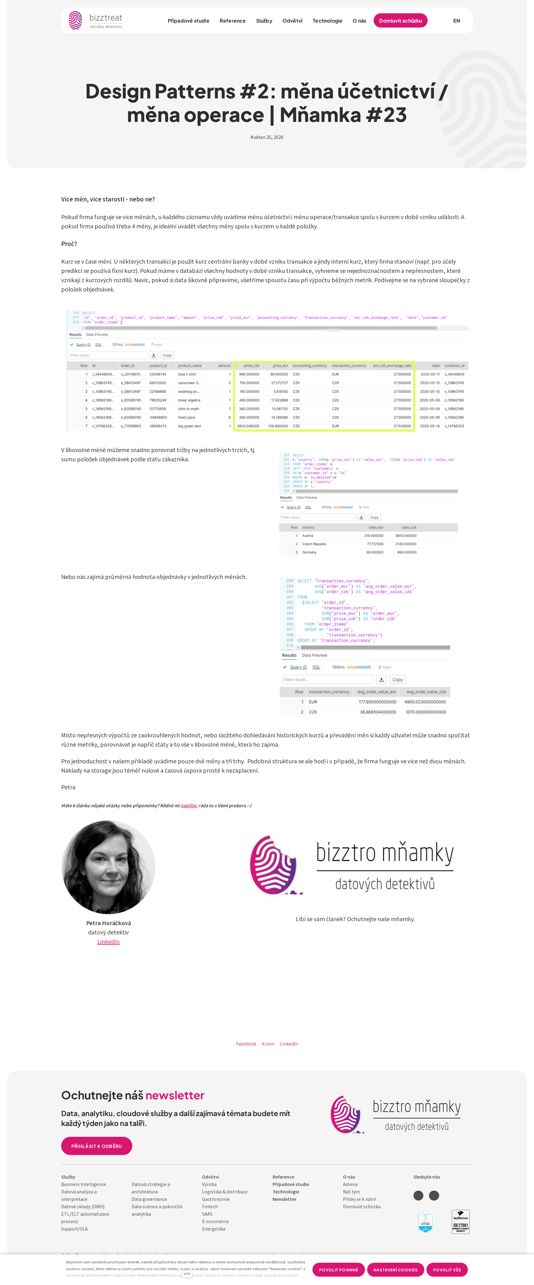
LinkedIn (108, 942)
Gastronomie (216, 1199)
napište (188, 806)
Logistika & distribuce (225, 1192)
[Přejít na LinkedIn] (418, 1196)
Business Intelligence (83, 1184)
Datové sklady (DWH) (82, 1207)
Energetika (213, 1229)
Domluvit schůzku (362, 1207)
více (187, 1274)
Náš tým (351, 1192)
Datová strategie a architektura (151, 1188)
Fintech (210, 1207)
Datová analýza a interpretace (79, 1196)
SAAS (207, 1214)
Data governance (149, 1199)
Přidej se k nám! (359, 1199)
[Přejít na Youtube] (434, 1196)
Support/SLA (74, 1229)
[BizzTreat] (96, 20)
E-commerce (215, 1222)
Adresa (350, 1184)
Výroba (209, 1184)
